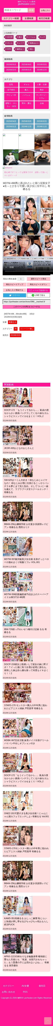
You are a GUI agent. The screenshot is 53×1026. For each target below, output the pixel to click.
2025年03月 (42, 64)
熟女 (42, 90)
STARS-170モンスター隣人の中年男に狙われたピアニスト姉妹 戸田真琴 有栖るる (26, 850)
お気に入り (45, 10)
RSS (25, 992)
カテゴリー (8, 986)
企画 (42, 103)
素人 (32, 49)
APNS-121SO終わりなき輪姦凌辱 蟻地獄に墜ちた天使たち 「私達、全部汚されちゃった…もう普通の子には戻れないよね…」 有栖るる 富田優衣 (26, 961)
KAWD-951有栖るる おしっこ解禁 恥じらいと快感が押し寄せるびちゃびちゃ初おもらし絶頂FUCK (26, 921)
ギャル (10, 43)
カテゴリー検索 (11, 18)
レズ (43, 37)
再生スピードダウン (38, 284)
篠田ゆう (20, 49)
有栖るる (12, 322)
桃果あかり (34, 43)
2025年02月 (11, 70)
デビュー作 (11, 95)
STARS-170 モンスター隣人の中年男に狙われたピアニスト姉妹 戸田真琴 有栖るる (25, 707)
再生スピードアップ (14, 284)
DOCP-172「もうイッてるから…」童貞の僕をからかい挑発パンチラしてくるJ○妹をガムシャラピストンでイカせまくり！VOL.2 (26, 778)
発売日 (42, 986)
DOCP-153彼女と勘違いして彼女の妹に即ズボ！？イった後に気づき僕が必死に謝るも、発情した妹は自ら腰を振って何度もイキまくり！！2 (26, 669)
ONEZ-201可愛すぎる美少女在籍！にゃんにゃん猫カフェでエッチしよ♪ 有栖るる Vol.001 (26, 815)
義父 (20, 37)
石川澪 (10, 37)
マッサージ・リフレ (42, 96)
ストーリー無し (27, 329)
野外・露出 (26, 103)
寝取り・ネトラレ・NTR (11, 104)
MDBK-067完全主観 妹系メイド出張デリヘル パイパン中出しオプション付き (26, 742)
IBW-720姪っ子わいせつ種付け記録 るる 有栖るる (25, 631)
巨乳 (11, 84)
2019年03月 (16, 335)
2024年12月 (42, 70)
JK (15, 329)
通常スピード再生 (38, 279)
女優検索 (29, 18)
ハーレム (31, 37)
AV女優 (25, 986)
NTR (9, 49)
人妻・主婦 (42, 84)
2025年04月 (26, 64)
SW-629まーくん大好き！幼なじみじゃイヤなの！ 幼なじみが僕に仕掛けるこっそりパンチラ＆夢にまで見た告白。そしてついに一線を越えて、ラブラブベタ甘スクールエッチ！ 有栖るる (26, 486)
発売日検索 (44, 18)
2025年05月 (11, 64)
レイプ (21, 43)
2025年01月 (26, 70)
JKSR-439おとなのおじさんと (19, 448)
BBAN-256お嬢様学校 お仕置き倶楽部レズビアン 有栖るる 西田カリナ (26, 525)
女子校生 (11, 90)
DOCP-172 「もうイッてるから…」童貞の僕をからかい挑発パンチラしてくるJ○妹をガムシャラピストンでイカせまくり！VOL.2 (26, 413)
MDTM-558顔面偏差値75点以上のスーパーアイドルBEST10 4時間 (26, 596)
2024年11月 (42, 126)
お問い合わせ (8, 992)
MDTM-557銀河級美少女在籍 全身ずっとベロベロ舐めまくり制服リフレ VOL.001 (26, 560)
